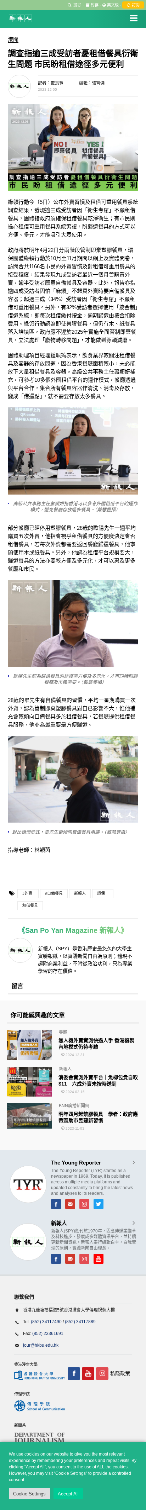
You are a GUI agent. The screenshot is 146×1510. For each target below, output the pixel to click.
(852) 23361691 (47, 1333)
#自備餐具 (54, 893)
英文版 (113, 5)
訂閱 (135, 5)
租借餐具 (30, 905)
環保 (101, 893)
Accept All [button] (68, 1493)
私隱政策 (120, 1373)
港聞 (13, 39)
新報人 (80, 893)
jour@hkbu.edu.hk (40, 1345)
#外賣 (27, 893)
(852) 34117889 (80, 1321)
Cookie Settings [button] (29, 1493)
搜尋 (77, 5)
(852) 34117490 (46, 1321)
